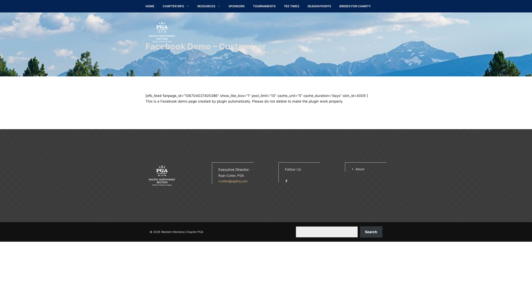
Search (371, 232)
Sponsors (237, 6)
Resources (206, 6)
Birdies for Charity (355, 6)
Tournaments (264, 6)
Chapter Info (173, 6)
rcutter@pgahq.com (233, 181)
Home (149, 6)
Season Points (319, 6)
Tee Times (291, 6)
